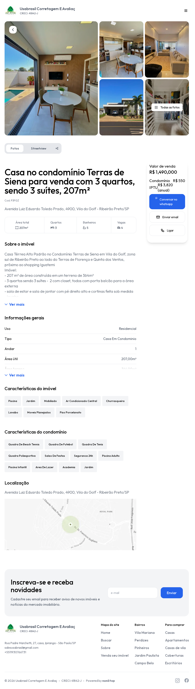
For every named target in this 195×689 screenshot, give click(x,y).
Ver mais (16, 304)
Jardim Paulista (147, 655)
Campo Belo (144, 663)
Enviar (172, 593)
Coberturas (174, 655)
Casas (170, 632)
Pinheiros (142, 648)
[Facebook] (186, 680)
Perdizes (141, 640)
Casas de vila (175, 648)
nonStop (108, 681)
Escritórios (173, 663)
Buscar (106, 640)
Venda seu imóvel (115, 655)
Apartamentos (177, 640)
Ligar (170, 230)
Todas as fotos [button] (170, 107)
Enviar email (170, 217)
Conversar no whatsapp (168, 201)
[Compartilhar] (57, 148)
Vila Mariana (145, 632)
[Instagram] (177, 680)
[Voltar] (13, 29)
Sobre (105, 648)
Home (105, 632)
